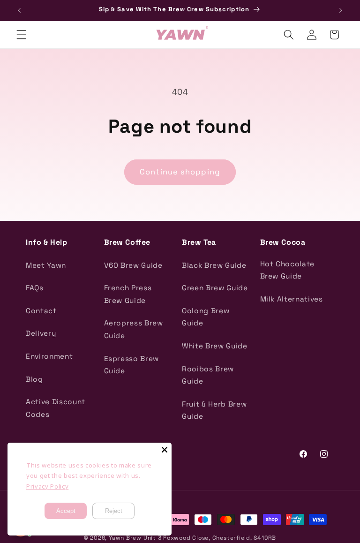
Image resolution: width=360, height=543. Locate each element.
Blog (34, 379)
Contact (41, 310)
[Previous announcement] (19, 10)
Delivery (41, 333)
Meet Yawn (46, 265)
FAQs (35, 287)
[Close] (164, 449)
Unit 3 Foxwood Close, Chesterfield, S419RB (209, 538)
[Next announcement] (340, 10)
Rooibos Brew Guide (208, 375)
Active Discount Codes (55, 408)
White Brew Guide (215, 345)
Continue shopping (180, 172)
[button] (21, 34)
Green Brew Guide (215, 287)
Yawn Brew (125, 538)
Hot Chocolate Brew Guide (287, 270)
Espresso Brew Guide (131, 365)
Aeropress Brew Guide (133, 329)
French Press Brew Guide (128, 294)
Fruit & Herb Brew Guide (214, 410)
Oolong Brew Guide (205, 317)
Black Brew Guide (214, 265)
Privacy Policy (47, 486)
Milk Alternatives (291, 298)
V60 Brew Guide (133, 265)
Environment (49, 356)
